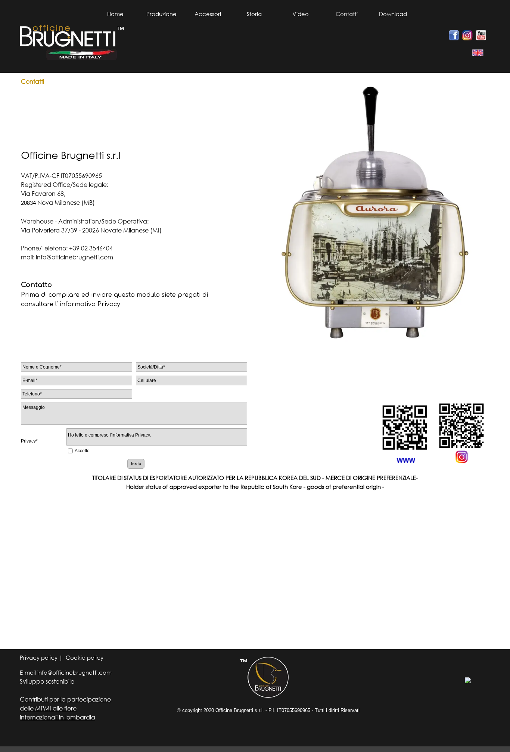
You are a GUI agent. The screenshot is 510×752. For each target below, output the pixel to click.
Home (115, 14)
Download (393, 14)
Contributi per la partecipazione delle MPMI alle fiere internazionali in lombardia (65, 708)
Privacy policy (39, 657)
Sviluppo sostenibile (47, 681)
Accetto (82, 450)
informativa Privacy (90, 304)
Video (300, 14)
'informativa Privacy (130, 435)
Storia (254, 14)
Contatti (347, 14)
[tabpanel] (475, 53)
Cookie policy (84, 657)
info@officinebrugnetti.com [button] (74, 257)
